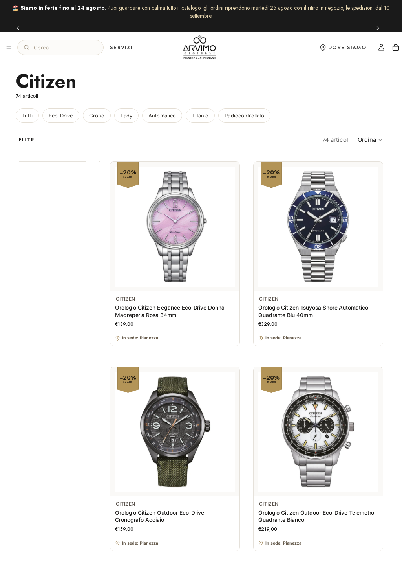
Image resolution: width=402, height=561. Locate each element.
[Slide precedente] (18, 28)
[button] (370, 139)
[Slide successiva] (377, 28)
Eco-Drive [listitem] (61, 115)
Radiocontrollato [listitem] (244, 115)
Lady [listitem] (126, 115)
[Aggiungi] (227, 279)
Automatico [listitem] (162, 115)
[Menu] (9, 47)
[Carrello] (395, 47)
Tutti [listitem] (27, 115)
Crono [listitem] (97, 115)
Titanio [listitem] (200, 115)
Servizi (121, 47)
